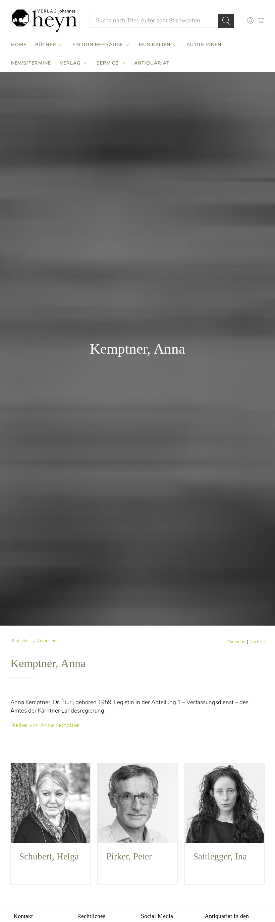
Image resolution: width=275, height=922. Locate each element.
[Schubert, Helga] (51, 803)
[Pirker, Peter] (137, 803)
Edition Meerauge (97, 44)
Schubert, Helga (49, 856)
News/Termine (31, 63)
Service (107, 63)
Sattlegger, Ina (220, 856)
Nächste (257, 642)
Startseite (19, 641)
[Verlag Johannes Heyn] (44, 21)
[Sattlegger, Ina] (225, 803)
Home (18, 44)
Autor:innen (203, 44)
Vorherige (236, 642)
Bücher (45, 44)
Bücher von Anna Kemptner (45, 725)
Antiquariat (151, 63)
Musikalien (154, 44)
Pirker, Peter (129, 856)
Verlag (70, 63)
